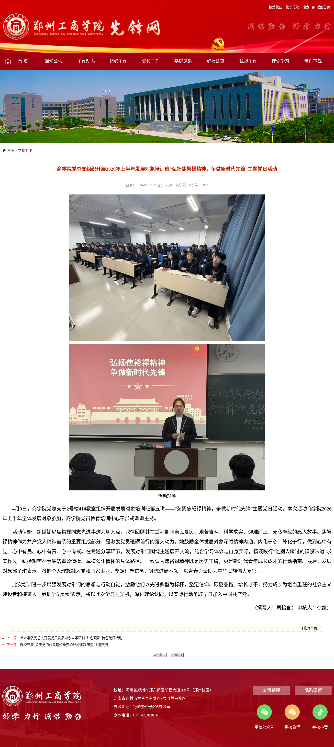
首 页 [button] (23, 61)
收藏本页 (310, 628)
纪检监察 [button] (215, 61)
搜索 (305, 7)
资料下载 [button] (313, 61)
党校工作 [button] (151, 61)
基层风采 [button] (183, 61)
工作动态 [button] (86, 61)
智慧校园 (275, 7)
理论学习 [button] (280, 61)
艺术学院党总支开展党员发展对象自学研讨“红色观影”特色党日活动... (72, 638)
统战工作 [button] (248, 61)
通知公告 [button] (53, 61)
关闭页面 (177, 655)
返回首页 (323, 7)
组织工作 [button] (118, 61)
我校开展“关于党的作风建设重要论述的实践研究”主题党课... (65, 645)
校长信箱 (292, 7)
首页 (10, 150)
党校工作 (25, 150)
